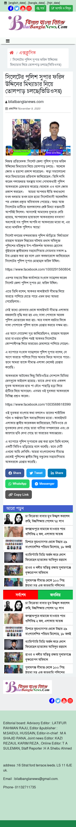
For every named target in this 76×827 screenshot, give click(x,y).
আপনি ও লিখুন (62, 8)
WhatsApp (19, 484)
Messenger (46, 484)
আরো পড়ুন (15, 508)
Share (17, 473)
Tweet (38, 473)
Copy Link (21, 494)
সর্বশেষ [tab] (21, 595)
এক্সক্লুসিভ (27, 53)
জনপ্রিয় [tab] (55, 595)
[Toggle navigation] (7, 41)
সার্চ (41, 8)
